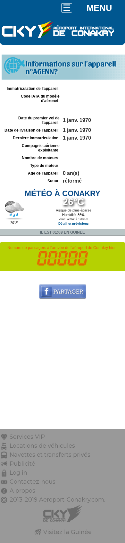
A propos (22, 490)
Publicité (22, 463)
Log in (18, 472)
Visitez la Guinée (67, 532)
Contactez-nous (32, 481)
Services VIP (27, 436)
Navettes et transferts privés (50, 454)
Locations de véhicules (42, 445)
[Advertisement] (62, 366)
